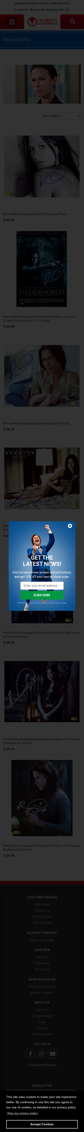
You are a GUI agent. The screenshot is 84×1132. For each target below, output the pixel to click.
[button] (22, 1113)
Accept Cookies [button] (42, 1124)
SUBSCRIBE (42, 595)
